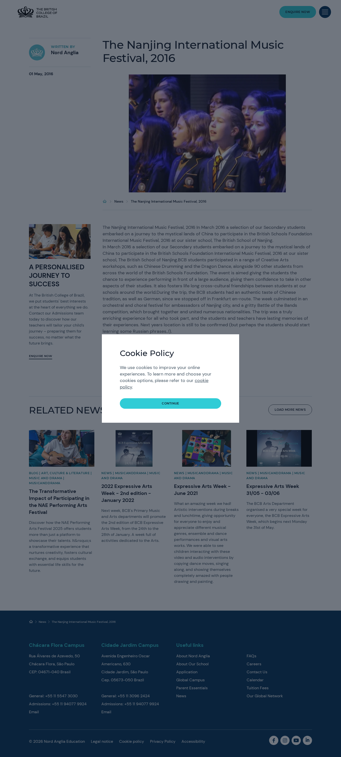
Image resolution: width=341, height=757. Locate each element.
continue (170, 403)
